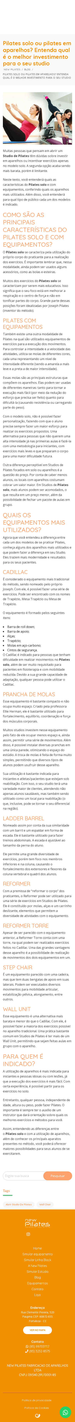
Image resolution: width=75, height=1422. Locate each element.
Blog (37, 1277)
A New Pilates (37, 1266)
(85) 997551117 (38, 1346)
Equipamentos (37, 1283)
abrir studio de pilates (19, 1204)
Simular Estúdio (37, 1272)
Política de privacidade (36, 1400)
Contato (37, 1289)
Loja (37, 1295)
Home (37, 1248)
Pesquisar (58, 1176)
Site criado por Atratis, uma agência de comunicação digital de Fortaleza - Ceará (37, 1416)
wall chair (45, 1204)
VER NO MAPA (37, 1330)
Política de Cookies (36, 1408)
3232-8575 (39, 1351)
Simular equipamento (37, 1254)
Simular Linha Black (37, 1260)
